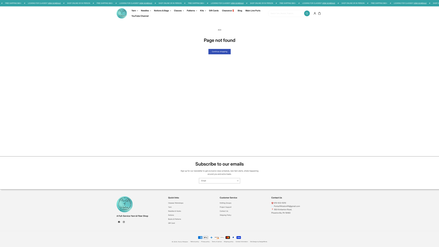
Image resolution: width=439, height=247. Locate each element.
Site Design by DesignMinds (258, 241)
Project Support (226, 207)
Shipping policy (228, 241)
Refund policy (195, 241)
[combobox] (289, 13)
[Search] (307, 13)
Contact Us (224, 211)
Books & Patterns (174, 219)
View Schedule (49, 3)
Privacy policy (205, 241)
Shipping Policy (225, 215)
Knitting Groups (225, 203)
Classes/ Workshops (175, 203)
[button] (134, 10)
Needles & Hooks (174, 211)
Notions (171, 215)
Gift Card (171, 223)
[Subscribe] (237, 180)
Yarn (170, 207)
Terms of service (217, 241)
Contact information (242, 241)
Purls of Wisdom (183, 242)
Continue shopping (219, 51)
